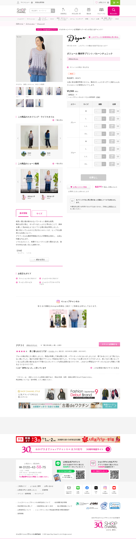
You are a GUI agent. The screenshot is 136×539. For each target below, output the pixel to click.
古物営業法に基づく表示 (45, 506)
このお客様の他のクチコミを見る (106, 368)
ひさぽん (52, 351)
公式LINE (77, 492)
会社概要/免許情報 (61, 502)
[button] (114, 506)
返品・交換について (110, 187)
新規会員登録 (39, 2)
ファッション (30, 24)
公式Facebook (86, 492)
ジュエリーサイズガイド (50, 278)
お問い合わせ (48, 486)
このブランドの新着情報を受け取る (104, 37)
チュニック (41, 24)
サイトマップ (39, 493)
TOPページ (19, 24)
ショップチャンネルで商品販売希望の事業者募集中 (52, 510)
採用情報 (20, 513)
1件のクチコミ (73, 59)
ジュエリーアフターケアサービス (49, 283)
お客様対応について (24, 510)
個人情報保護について (64, 506)
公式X (96, 492)
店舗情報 (45, 490)
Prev (18, 138)
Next (61, 138)
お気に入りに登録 (80, 187)
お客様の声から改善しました (27, 490)
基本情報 (23, 213)
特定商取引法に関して (25, 506)
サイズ (39, 214)
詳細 (98, 97)
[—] (100, 111)
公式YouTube (114, 492)
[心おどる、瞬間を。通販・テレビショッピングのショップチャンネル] (21, 10)
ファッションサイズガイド (28, 278)
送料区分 (71, 94)
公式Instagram (105, 492)
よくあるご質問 (35, 486)
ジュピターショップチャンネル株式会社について (34, 502)
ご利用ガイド (111, 206)
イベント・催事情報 (24, 493)
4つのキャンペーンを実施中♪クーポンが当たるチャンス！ (80, 29)
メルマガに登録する (69, 492)
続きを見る (40, 259)
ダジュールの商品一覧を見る (79, 67)
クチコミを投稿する (109, 344)
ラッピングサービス (25, 282)
